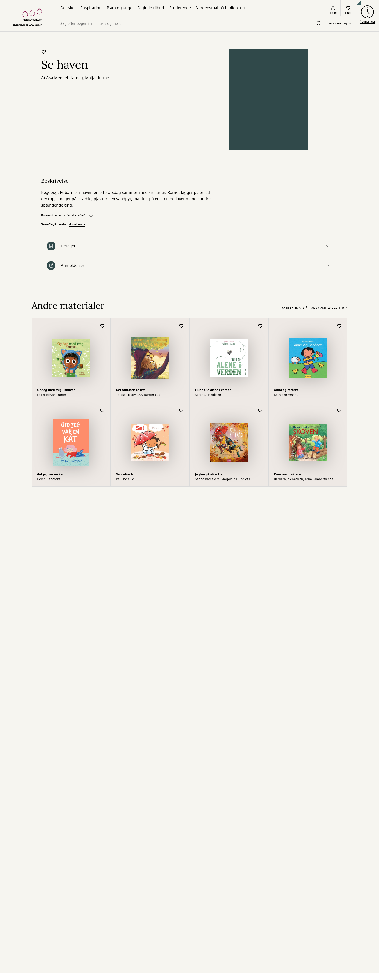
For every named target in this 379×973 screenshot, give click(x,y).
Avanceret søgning (340, 24)
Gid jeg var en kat (50, 474)
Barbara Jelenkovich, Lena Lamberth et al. (304, 479)
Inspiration (91, 8)
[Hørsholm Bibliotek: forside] (27, 15)
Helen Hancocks (48, 479)
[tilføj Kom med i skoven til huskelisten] (339, 411)
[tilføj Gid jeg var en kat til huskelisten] (102, 411)
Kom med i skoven (288, 474)
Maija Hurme (97, 78)
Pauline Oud (125, 479)
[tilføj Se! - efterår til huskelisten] (181, 411)
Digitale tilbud (151, 8)
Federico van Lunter (51, 395)
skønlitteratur (77, 224)
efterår (82, 216)
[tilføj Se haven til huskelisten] (43, 51)
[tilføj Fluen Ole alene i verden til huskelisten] (260, 326)
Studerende (180, 8)
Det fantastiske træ (130, 390)
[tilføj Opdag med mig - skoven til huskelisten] (102, 326)
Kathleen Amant (286, 395)
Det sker (68, 8)
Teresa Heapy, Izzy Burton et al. (139, 395)
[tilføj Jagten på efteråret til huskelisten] (260, 411)
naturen (60, 216)
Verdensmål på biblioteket (220, 8)
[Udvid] (91, 216)
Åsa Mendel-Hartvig (64, 78)
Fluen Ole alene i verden (213, 390)
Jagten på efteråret (209, 474)
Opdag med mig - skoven (56, 390)
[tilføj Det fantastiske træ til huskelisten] (181, 326)
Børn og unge (119, 8)
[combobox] (190, 23)
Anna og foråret (286, 390)
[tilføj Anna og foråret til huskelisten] (339, 326)
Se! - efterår (125, 474)
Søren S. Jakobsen (208, 395)
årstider (71, 216)
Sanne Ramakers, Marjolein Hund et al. (223, 479)
